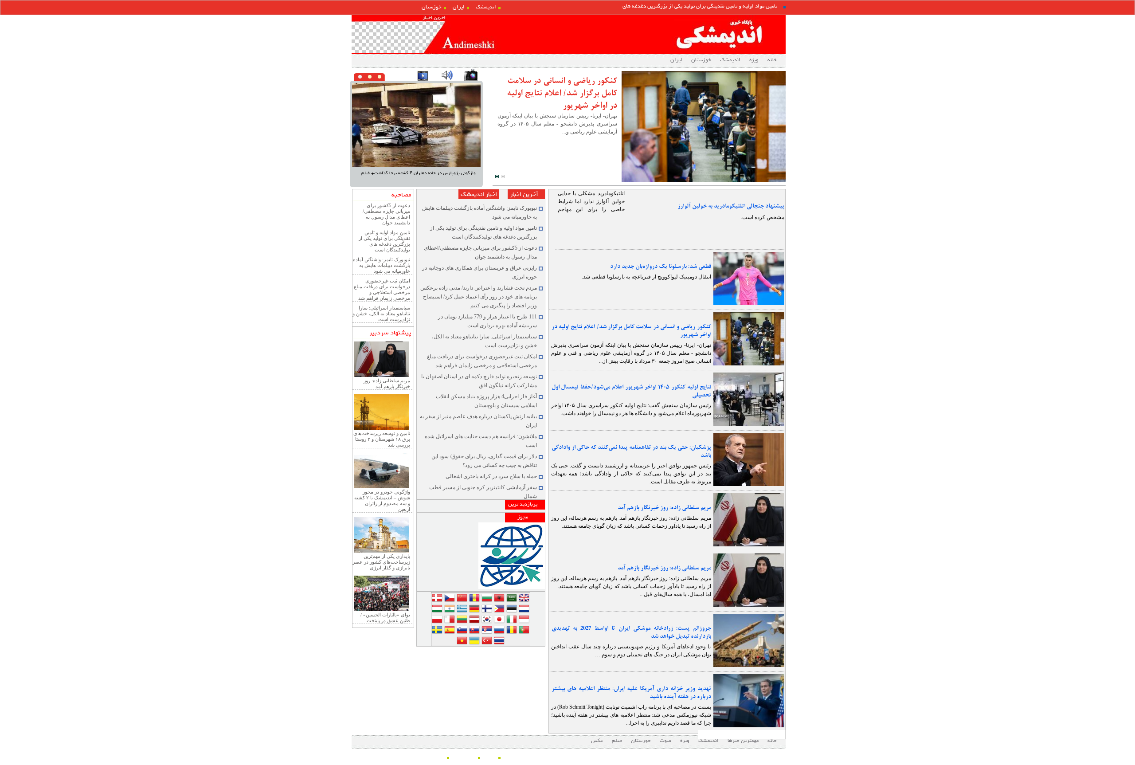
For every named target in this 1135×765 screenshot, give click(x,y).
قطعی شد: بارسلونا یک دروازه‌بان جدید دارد (660, 267)
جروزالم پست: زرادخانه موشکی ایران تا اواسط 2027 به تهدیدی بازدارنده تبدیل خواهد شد (631, 632)
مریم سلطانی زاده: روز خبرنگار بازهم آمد (664, 508)
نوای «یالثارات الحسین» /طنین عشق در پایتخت (385, 617)
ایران (459, 7)
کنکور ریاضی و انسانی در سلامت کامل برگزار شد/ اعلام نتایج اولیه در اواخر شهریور (562, 93)
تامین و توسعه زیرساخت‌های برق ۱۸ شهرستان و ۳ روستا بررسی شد (381, 439)
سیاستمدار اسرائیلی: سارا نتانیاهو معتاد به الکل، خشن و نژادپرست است (381, 313)
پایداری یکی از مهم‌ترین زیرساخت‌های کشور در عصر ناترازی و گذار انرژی (381, 561)
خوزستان (432, 7)
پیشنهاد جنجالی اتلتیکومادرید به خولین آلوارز (730, 206)
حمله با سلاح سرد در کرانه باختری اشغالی (491, 476)
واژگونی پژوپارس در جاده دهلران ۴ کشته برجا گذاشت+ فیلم (418, 173)
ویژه (754, 59)
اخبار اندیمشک (479, 194)
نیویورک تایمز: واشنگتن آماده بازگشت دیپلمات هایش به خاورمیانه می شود (381, 265)
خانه (772, 59)
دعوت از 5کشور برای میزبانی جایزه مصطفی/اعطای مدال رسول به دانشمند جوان (386, 214)
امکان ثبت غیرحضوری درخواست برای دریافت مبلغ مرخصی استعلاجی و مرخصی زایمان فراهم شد (382, 289)
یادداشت (435, 757)
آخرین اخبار (524, 194)
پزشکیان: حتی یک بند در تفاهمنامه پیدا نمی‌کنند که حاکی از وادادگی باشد (631, 451)
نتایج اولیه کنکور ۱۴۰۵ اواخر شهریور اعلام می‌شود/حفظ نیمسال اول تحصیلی (631, 391)
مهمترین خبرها (743, 740)
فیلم (617, 740)
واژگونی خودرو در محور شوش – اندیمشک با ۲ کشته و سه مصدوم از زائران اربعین (382, 500)
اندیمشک (486, 7)
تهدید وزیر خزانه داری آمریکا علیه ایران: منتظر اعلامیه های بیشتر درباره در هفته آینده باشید (631, 693)
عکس (597, 740)
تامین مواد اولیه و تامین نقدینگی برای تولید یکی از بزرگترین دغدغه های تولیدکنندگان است (384, 241)
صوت (665, 740)
